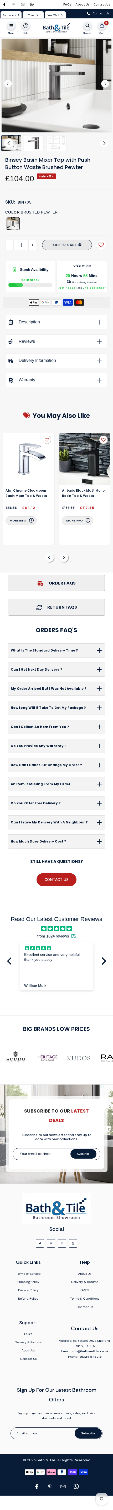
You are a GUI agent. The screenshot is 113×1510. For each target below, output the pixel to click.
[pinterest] (13, 4)
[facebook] (4, 4)
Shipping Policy (28, 1282)
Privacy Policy (28, 1290)
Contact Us (102, 4)
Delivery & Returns (84, 1282)
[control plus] (32, 245)
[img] (56, 928)
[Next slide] (105, 84)
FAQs (67, 4)
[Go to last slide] (8, 84)
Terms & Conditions (84, 1298)
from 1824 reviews (53, 936)
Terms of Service (28, 1274)
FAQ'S (84, 1290)
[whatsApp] (32, 4)
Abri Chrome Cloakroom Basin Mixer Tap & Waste (26, 493)
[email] (22, 4)
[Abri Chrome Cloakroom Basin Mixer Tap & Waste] (28, 459)
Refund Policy (28, 1298)
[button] (34, 143)
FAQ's (28, 1334)
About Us (82, 4)
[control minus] (9, 245)
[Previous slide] (49, 557)
